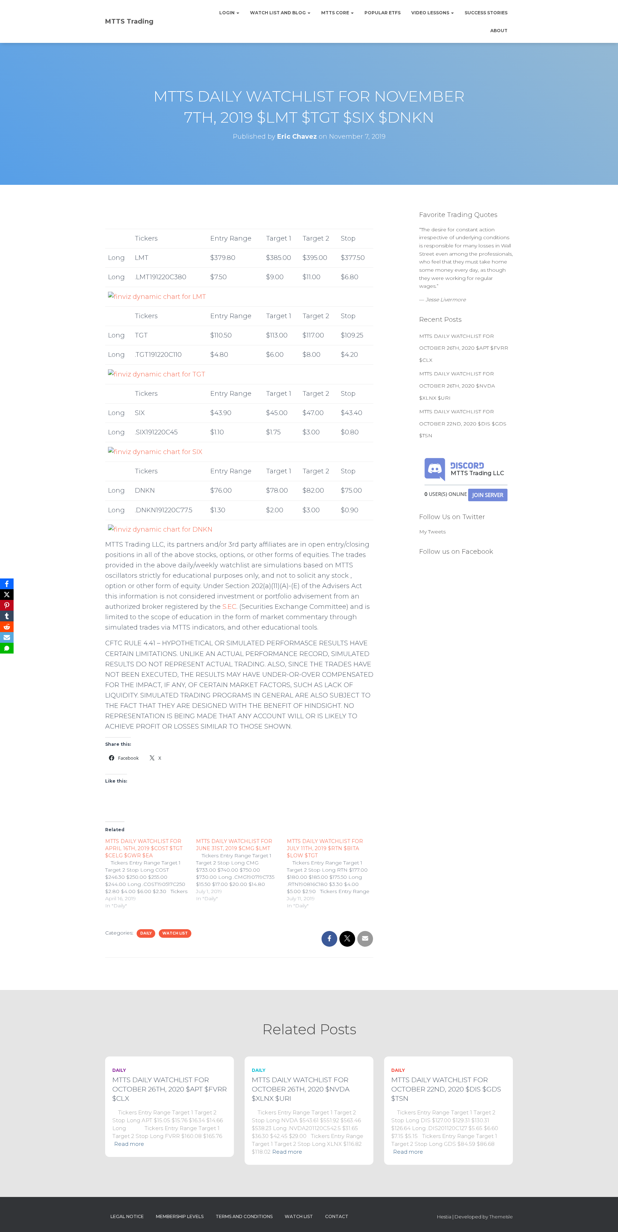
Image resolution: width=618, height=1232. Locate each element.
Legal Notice (127, 1216)
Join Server (487, 494)
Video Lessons (430, 12)
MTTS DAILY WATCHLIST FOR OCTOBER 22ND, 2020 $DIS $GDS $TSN (462, 423)
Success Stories (486, 12)
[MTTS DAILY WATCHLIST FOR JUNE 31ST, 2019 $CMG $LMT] (241, 870)
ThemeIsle (501, 1216)
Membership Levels (179, 1216)
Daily (146, 933)
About (498, 30)
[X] (7, 594)
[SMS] (7, 648)
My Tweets (432, 531)
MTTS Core (335, 12)
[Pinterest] (7, 605)
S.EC (229, 607)
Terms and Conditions (244, 1216)
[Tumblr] (7, 616)
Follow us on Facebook (456, 552)
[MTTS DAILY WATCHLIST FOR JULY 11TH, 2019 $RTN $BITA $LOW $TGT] (332, 873)
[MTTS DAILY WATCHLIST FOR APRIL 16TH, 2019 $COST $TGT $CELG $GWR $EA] (150, 873)
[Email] (7, 637)
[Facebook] (7, 583)
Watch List (175, 933)
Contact (336, 1216)
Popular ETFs (382, 12)
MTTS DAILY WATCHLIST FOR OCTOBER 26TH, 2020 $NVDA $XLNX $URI (457, 385)
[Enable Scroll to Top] (604, 1218)
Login (227, 12)
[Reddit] (7, 626)
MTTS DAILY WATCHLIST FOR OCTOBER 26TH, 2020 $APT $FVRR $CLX (463, 348)
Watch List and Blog (278, 12)
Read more (129, 1143)
